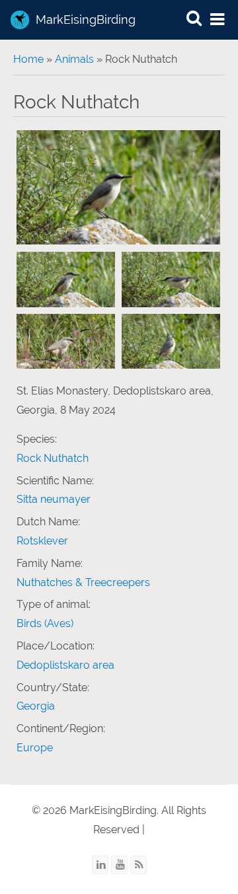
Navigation (218, 20)
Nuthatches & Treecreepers (83, 582)
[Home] (20, 20)
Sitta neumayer (54, 499)
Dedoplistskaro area (65, 665)
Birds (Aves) (45, 623)
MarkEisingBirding (86, 19)
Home (28, 59)
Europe (35, 747)
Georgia (36, 706)
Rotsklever (42, 541)
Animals (74, 59)
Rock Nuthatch (53, 458)
